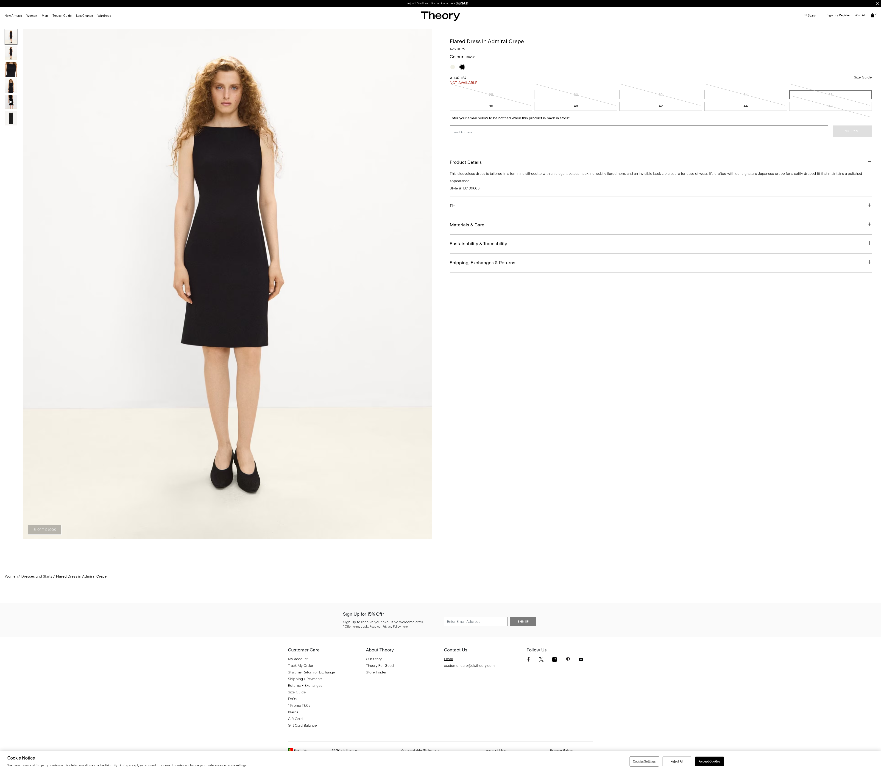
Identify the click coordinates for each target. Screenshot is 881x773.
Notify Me (852, 131)
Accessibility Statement (420, 750)
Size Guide (863, 77)
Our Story (374, 659)
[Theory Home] (440, 16)
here (404, 626)
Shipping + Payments (305, 679)
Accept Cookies (709, 761)
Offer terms (352, 626)
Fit (452, 206)
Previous (29, 284)
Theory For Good (380, 665)
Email (448, 659)
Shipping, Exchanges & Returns (482, 262)
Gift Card (295, 719)
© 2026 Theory (344, 750)
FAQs (292, 699)
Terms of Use (495, 750)
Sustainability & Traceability (478, 243)
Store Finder (376, 672)
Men (45, 15)
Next (425, 284)
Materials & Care (467, 225)
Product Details (466, 162)
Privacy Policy (561, 750)
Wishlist (860, 15)
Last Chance (84, 15)
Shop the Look (44, 529)
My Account (298, 659)
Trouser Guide (62, 15)
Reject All (677, 761)
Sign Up (523, 621)
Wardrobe (104, 15)
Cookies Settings (644, 761)
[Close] (877, 3)
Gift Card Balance (302, 725)
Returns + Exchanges (305, 685)
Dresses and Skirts (36, 576)
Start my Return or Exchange (311, 672)
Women (31, 15)
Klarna (293, 712)
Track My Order (300, 665)
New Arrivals (13, 15)
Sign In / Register (838, 15)
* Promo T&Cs (299, 705)
